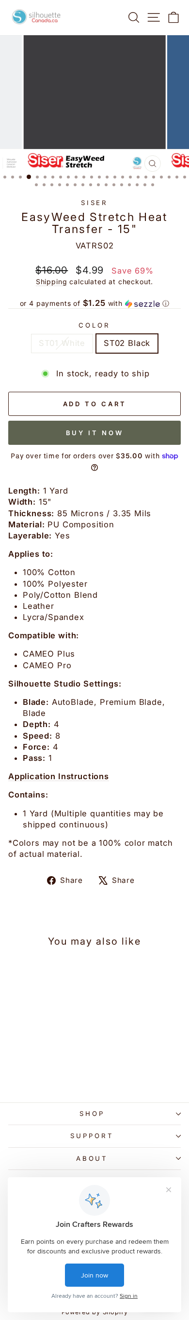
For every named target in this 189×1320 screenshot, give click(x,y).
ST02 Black (127, 343)
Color (94, 325)
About (92, 1158)
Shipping (51, 281)
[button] (94, 303)
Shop (92, 1113)
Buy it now (95, 433)
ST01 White (62, 343)
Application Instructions (58, 776)
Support (92, 1136)
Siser (95, 202)
